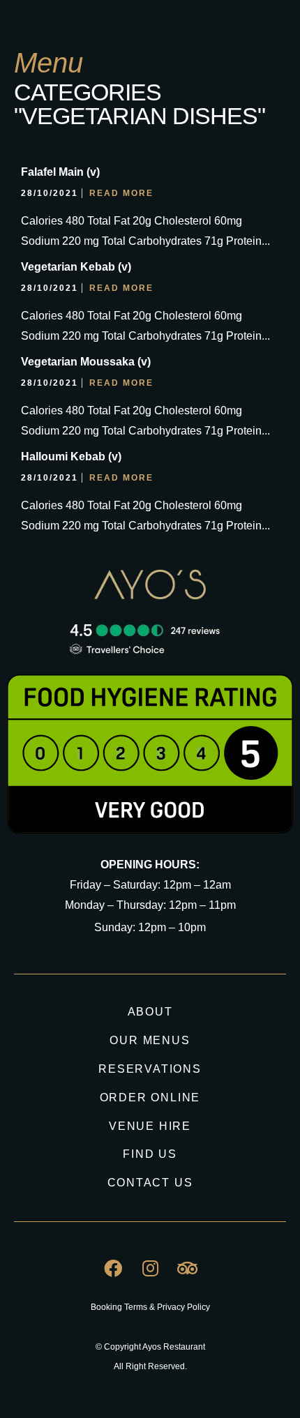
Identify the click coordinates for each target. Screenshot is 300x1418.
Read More (121, 193)
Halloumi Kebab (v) (71, 456)
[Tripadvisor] (187, 1268)
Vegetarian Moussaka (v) (86, 362)
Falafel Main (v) (60, 172)
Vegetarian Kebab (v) (76, 267)
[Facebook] (113, 1268)
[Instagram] (150, 1268)
